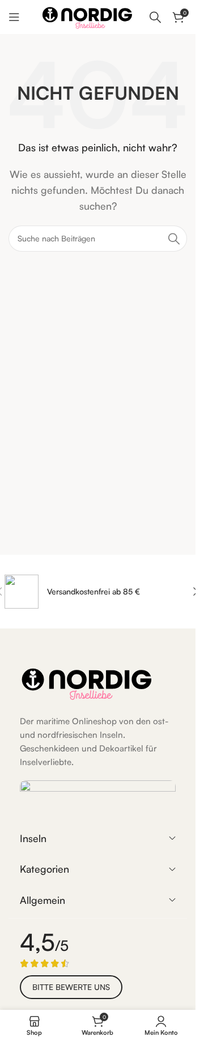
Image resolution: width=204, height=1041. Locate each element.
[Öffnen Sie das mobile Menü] (14, 17)
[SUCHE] (174, 239)
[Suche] (155, 17)
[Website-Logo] (87, 16)
